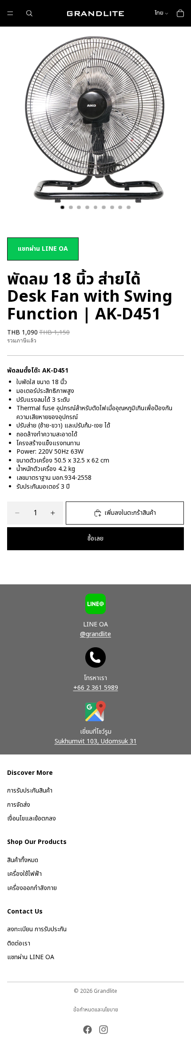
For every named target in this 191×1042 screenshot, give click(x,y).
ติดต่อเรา (18, 943)
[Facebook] (87, 1029)
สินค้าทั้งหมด (22, 860)
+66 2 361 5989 (95, 687)
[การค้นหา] (29, 13)
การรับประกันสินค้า (29, 791)
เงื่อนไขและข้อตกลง (31, 819)
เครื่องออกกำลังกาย (32, 888)
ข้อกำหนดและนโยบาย (95, 1010)
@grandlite (95, 634)
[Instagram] (103, 1029)
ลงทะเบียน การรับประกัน (37, 929)
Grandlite (105, 991)
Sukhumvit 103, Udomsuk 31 (96, 741)
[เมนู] (10, 13)
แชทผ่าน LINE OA (43, 248)
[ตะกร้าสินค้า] (180, 13)
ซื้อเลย (95, 538)
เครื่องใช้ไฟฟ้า (24, 874)
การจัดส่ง (18, 804)
